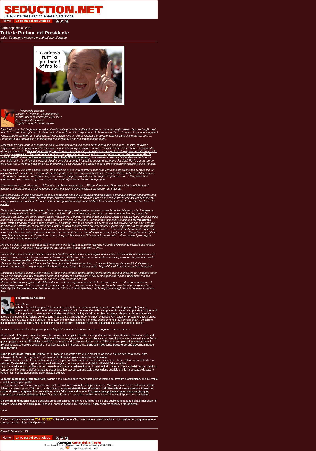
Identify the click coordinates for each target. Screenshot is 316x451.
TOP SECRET (43, 419)
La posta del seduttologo (33, 20)
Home (7, 20)
